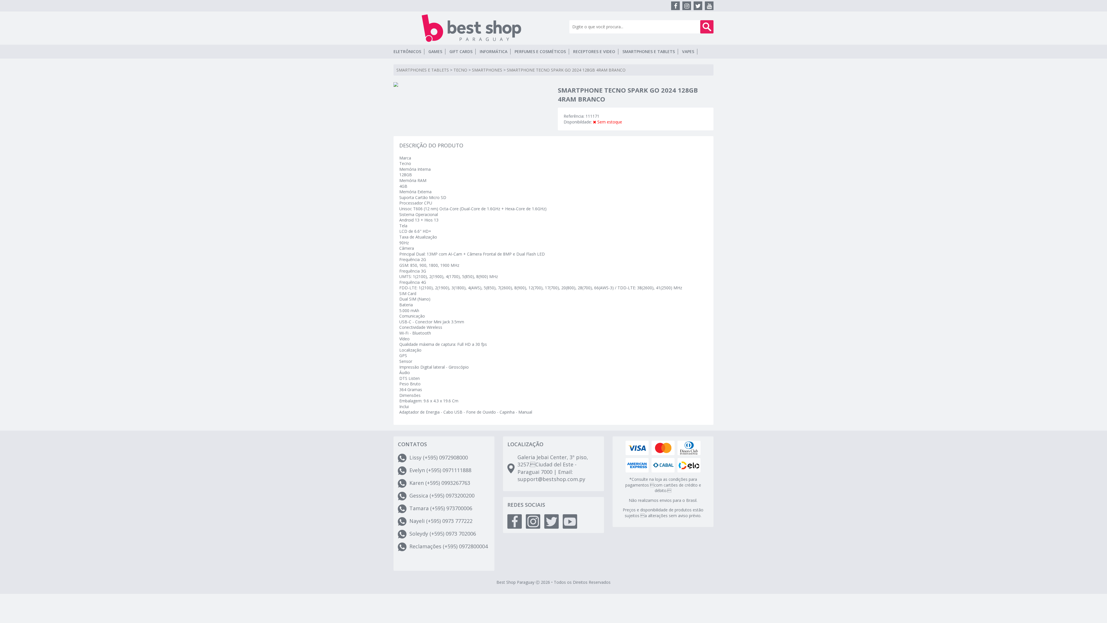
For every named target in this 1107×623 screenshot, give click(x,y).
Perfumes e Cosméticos (540, 51)
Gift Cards (460, 51)
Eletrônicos (407, 51)
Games (435, 51)
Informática (493, 51)
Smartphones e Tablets (648, 51)
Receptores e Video (594, 51)
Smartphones (487, 70)
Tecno (460, 70)
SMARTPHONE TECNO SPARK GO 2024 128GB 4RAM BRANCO (566, 70)
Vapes (688, 51)
